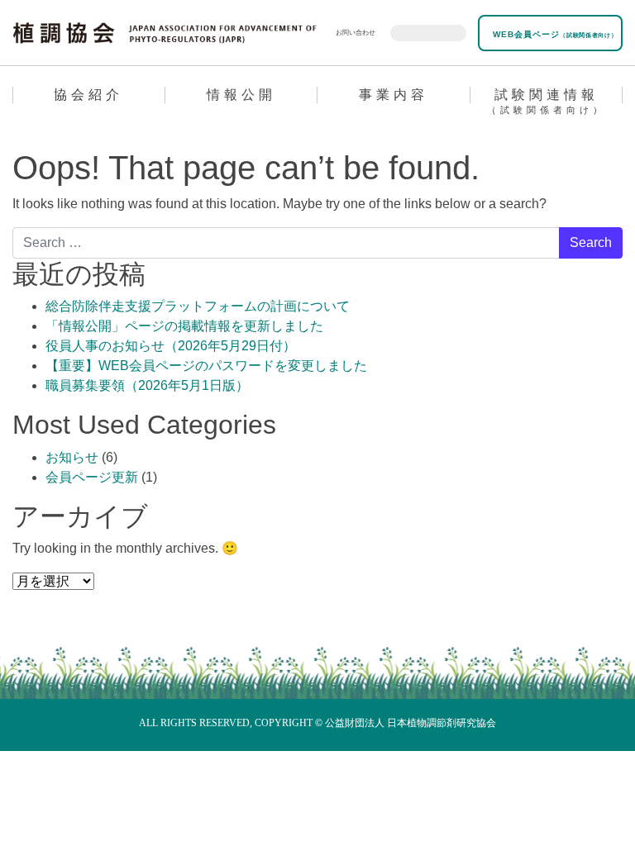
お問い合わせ (355, 32)
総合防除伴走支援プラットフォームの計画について (197, 306)
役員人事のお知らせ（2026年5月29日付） (170, 346)
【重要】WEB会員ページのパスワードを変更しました (206, 366)
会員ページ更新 (91, 477)
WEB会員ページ (553, 34)
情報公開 (241, 95)
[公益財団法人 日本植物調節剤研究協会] (165, 31)
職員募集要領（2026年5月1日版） (147, 385)
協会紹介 (88, 95)
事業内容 (393, 95)
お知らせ (71, 457)
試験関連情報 (546, 101)
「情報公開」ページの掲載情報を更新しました (184, 326)
